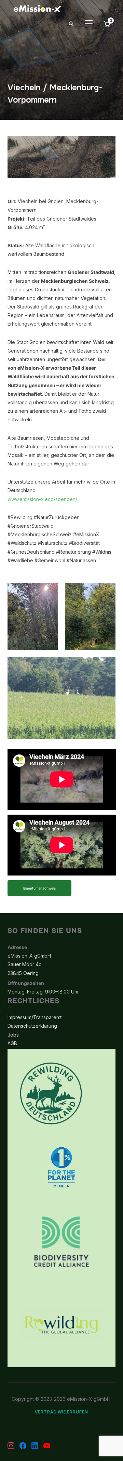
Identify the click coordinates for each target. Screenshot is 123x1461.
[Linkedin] (34, 1445)
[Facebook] (22, 1445)
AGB (12, 1043)
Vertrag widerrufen (61, 1412)
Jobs (13, 1035)
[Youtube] (46, 1445)
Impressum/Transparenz (35, 1017)
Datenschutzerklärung (32, 1026)
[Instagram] (11, 1445)
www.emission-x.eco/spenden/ (42, 499)
